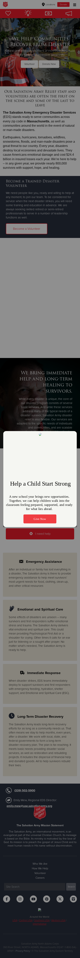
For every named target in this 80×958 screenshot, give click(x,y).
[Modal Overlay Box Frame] (40, 479)
